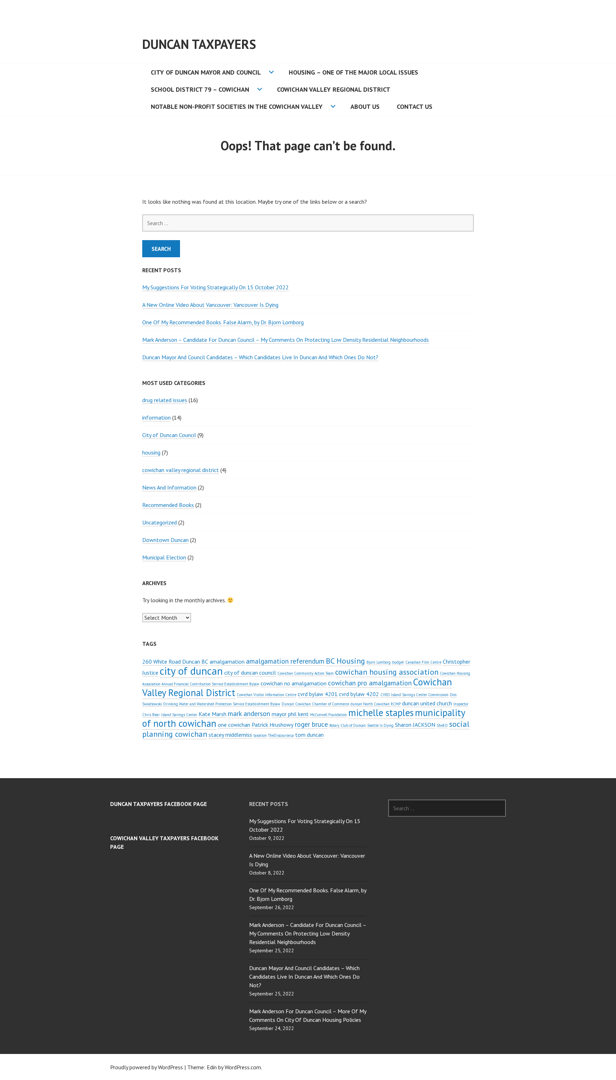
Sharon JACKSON (415, 724)
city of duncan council (250, 672)
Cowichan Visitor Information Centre (266, 694)
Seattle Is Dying (380, 725)
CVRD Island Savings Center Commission (414, 694)
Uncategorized (159, 522)
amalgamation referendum (285, 660)
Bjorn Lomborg (378, 662)
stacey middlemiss (230, 734)
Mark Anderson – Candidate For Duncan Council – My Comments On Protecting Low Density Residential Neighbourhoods (285, 339)
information (156, 417)
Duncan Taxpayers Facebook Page (158, 803)
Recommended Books (168, 504)
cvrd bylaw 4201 (318, 694)
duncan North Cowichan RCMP (375, 703)
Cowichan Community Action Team (305, 673)
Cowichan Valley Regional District (333, 89)
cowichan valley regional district (180, 469)
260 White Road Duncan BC (175, 661)
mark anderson (249, 713)
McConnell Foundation (328, 714)
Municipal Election (164, 557)
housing (151, 452)
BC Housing (345, 660)
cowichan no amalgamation (294, 683)
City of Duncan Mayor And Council (206, 72)
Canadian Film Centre (423, 662)
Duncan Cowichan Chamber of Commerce (315, 703)
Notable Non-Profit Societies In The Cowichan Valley (237, 106)
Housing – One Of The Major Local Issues (353, 72)
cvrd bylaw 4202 (359, 694)
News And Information (169, 487)
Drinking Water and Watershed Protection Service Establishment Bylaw (221, 703)
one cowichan (234, 724)
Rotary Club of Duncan (347, 725)
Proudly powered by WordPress (146, 1067)
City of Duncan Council (169, 434)
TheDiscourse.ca (281, 735)
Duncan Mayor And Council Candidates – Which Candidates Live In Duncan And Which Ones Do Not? (260, 357)
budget (398, 662)
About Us (365, 106)
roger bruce (311, 724)
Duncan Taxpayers (199, 44)
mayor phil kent (290, 714)
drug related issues (164, 400)
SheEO (442, 725)
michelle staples (381, 712)
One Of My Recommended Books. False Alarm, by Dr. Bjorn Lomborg (223, 322)
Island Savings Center (179, 714)
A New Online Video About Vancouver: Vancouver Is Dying (210, 304)
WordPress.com (243, 1067)
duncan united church (427, 703)
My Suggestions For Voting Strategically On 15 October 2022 (215, 287)
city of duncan (191, 671)
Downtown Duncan (165, 539)
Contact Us (414, 106)
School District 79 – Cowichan (200, 89)
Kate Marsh (212, 714)
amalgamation (227, 661)
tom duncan (309, 734)
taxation (260, 735)
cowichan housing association (386, 671)
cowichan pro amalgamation (370, 682)
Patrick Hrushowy (272, 724)
